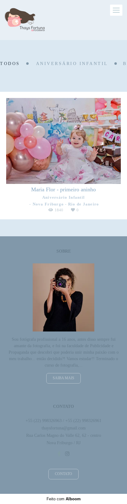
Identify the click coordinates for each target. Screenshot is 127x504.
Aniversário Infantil (72, 64)
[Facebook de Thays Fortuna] (59, 454)
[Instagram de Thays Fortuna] (67, 454)
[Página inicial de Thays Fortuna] (25, 20)
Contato (63, 474)
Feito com (64, 499)
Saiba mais (63, 378)
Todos (10, 64)
